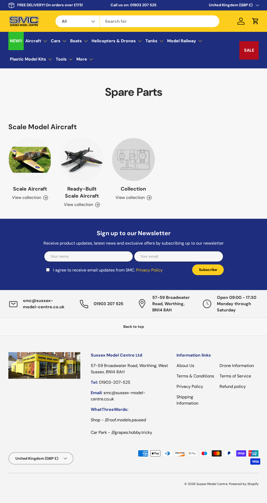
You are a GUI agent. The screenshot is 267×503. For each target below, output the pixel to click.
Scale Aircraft (30, 189)
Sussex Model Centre (212, 484)
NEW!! (16, 41)
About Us (185, 365)
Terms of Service (235, 376)
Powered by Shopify (244, 484)
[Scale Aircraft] (30, 159)
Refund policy (233, 386)
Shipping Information (187, 400)
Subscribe (208, 269)
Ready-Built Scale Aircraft (82, 192)
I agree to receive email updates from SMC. (108, 270)
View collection (130, 197)
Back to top (133, 326)
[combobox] (137, 21)
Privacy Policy (149, 270)
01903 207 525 (143, 5)
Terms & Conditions (195, 376)
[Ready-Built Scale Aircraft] (81, 159)
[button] (255, 21)
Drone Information (237, 365)
